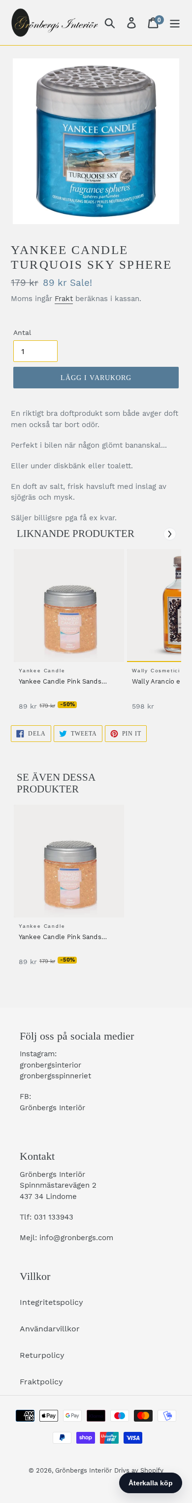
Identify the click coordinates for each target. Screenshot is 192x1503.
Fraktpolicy (41, 1381)
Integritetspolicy (51, 1302)
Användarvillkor (50, 1328)
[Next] (169, 534)
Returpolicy (42, 1355)
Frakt (64, 298)
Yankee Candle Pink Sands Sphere (60, 682)
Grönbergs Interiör (83, 1470)
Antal (22, 332)
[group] (67, 634)
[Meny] (175, 23)
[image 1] (70, 605)
